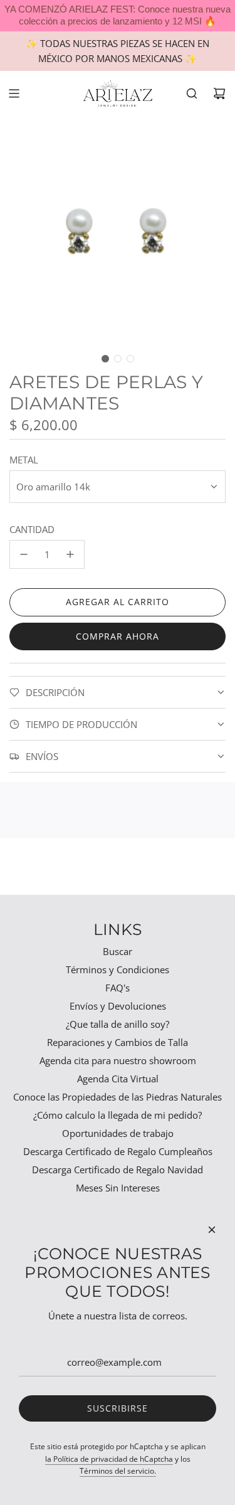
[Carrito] (219, 93)
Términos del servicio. (118, 1470)
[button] (105, 358)
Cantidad (32, 529)
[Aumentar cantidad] (70, 554)
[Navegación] (14, 93)
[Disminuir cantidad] (24, 554)
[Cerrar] (212, 1230)
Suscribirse (117, 1408)
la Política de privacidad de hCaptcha (109, 1459)
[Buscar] (192, 93)
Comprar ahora (117, 636)
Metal (23, 459)
